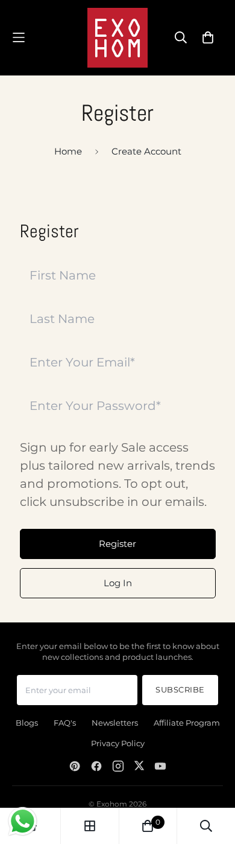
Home (68, 151)
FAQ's (65, 722)
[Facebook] (96, 766)
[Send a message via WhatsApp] (22, 821)
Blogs (27, 722)
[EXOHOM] (117, 37)
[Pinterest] (75, 766)
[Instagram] (118, 766)
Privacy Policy (118, 743)
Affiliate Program (187, 722)
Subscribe (180, 689)
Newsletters (115, 722)
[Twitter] (139, 766)
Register (117, 543)
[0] (148, 826)
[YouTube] (160, 766)
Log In (118, 583)
